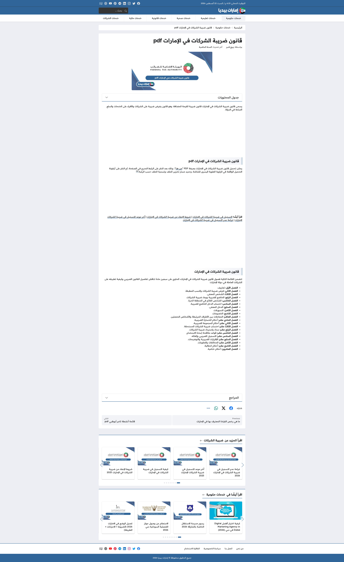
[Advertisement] (172, 132)
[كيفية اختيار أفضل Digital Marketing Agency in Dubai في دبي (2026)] (225, 518)
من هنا (179, 168)
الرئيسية (238, 27)
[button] (178, 482)
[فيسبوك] (231, 408)
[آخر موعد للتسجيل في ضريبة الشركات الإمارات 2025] (190, 463)
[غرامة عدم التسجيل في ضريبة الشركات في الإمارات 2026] (225, 463)
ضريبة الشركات (213, 440)
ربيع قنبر (230, 47)
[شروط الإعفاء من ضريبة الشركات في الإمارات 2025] (118, 463)
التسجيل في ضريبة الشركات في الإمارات (212, 216)
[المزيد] (208, 408)
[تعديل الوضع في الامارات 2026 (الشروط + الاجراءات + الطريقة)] (118, 518)
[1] (137, 171)
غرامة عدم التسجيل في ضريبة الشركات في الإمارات (208, 220)
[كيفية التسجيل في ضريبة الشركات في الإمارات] (154, 463)
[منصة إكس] (223, 408)
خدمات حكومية (222, 27)
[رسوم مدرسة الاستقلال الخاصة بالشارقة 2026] (190, 518)
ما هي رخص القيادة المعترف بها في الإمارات (218, 421)
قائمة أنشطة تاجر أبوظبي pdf (119, 421)
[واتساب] (216, 408)
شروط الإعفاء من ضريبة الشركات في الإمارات (169, 216)
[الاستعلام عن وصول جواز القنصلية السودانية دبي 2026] (154, 518)
